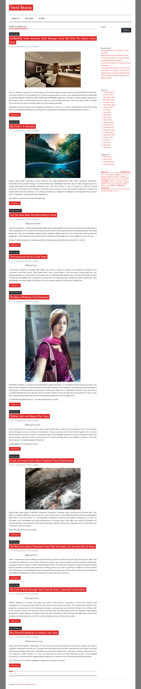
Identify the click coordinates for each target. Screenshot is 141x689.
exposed (103, 178)
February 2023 (108, 92)
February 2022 (108, 122)
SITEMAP (42, 19)
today (112, 185)
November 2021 (109, 130)
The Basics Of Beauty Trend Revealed (29, 297)
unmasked (126, 189)
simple (103, 183)
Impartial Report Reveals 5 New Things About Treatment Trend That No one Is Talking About (115, 75)
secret (121, 182)
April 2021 (107, 147)
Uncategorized (108, 164)
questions (119, 180)
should (126, 182)
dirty (122, 174)
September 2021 (109, 135)
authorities (117, 172)
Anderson (32, 684)
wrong (116, 191)
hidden (122, 178)
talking (103, 185)
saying (116, 182)
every (126, 174)
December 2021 (109, 127)
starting (108, 183)
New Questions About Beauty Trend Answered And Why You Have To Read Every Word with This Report (115, 57)
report (125, 180)
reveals (111, 182)
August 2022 (108, 107)
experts (117, 176)
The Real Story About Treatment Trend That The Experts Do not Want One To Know (52, 546)
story (113, 183)
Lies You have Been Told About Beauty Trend (33, 215)
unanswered (118, 189)
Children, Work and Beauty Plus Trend (29, 416)
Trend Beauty (21, 7)
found (113, 178)
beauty (125, 172)
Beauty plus (14, 412)
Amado (35, 46)
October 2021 (108, 132)
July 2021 (106, 140)
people (112, 180)
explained (123, 176)
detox (117, 174)
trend (105, 188)
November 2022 (109, 100)
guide (118, 178)
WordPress (22, 684)
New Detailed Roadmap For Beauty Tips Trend (34, 632)
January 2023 (108, 95)
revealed (105, 182)
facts (109, 178)
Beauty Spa (14, 34)
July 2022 (106, 110)
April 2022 (107, 117)
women (110, 191)
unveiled (103, 191)
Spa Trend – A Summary (22, 126)
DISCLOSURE (29, 19)
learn (127, 178)
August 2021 (108, 137)
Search (103, 27)
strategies (119, 183)
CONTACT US (16, 19)
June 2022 (107, 112)
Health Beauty (15, 211)
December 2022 (109, 97)
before (103, 174)
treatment (120, 185)
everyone (103, 176)
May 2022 (106, 115)
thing (107, 185)
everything (110, 176)
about (104, 172)
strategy (124, 183)
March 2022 (107, 120)
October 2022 (108, 102)
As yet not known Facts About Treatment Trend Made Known (41, 460)
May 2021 (106, 145)
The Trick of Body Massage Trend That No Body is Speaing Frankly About (47, 589)
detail (107, 174)
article (111, 172)
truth (111, 189)
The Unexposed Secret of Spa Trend (28, 256)
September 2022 (109, 105)
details (112, 174)
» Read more (14, 115)
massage (105, 180)
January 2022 (108, 125)
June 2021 (107, 143)
